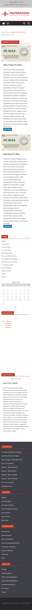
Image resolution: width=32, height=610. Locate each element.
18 (7, 297)
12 (12, 294)
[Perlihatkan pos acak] (28, 23)
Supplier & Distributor (17, 32)
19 (12, 297)
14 (20, 294)
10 (3, 294)
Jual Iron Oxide (10, 383)
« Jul (15, 307)
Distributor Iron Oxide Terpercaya (18, 5)
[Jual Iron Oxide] (16, 379)
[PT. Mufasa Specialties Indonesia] (3, 23)
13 (16, 294)
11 (7, 294)
